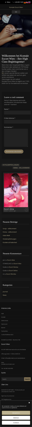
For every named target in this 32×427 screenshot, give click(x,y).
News (4, 295)
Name (6, 109)
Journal (5, 292)
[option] (16, 192)
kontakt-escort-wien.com (7, 364)
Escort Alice (11, 260)
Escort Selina (13, 271)
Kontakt (3, 317)
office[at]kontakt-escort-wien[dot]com (15, 358)
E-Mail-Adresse (9, 118)
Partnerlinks (4, 331)
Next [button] (29, 193)
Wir (3, 73)
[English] (27, 2)
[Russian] (29, 2)
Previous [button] (3, 193)
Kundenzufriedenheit (10, 242)
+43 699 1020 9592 (8, 368)
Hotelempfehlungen (11, 165)
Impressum (4, 324)
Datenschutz (4, 320)
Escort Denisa (13, 267)
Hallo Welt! (6, 235)
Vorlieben (16, 423)
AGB (2, 313)
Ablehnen (16, 418)
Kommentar (8, 127)
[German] (25, 2)
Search (27, 379)
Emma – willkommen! (21, 168)
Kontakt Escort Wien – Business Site (10, 340)
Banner (3, 327)
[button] (29, 403)
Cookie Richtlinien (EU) (7, 334)
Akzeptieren (16, 413)
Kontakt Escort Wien (16, 7)
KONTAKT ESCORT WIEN (7, 390)
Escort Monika (11, 274)
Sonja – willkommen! (9, 229)
